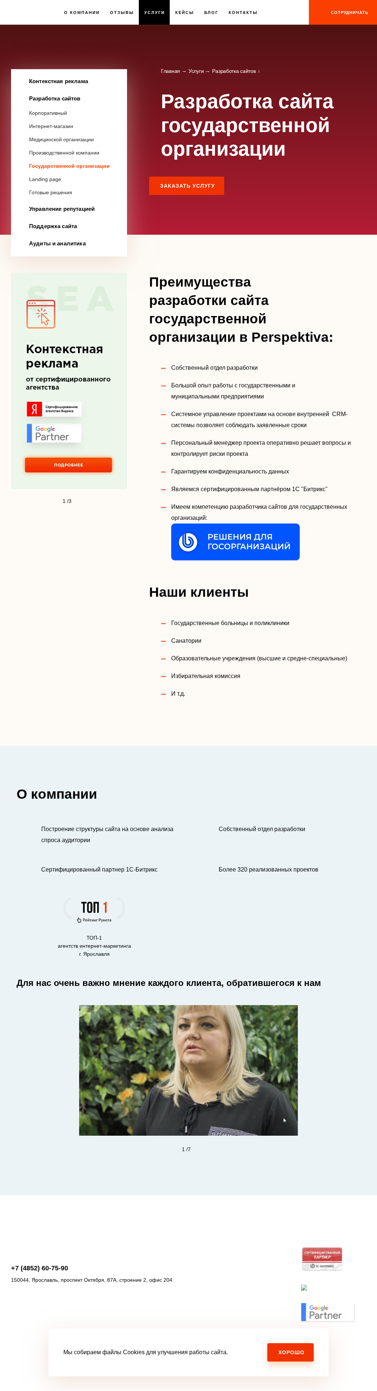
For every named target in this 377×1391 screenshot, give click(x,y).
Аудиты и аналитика (57, 243)
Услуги (154, 12)
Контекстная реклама (58, 81)
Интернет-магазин (51, 126)
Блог (211, 12)
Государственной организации (69, 166)
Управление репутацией (62, 209)
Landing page (45, 179)
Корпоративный (48, 113)
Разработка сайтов (55, 98)
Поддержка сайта (53, 226)
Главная (170, 71)
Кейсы (184, 12)
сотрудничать (350, 12)
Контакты (243, 12)
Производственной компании (64, 153)
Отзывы (122, 12)
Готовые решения (50, 192)
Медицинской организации (61, 139)
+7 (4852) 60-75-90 (39, 1268)
